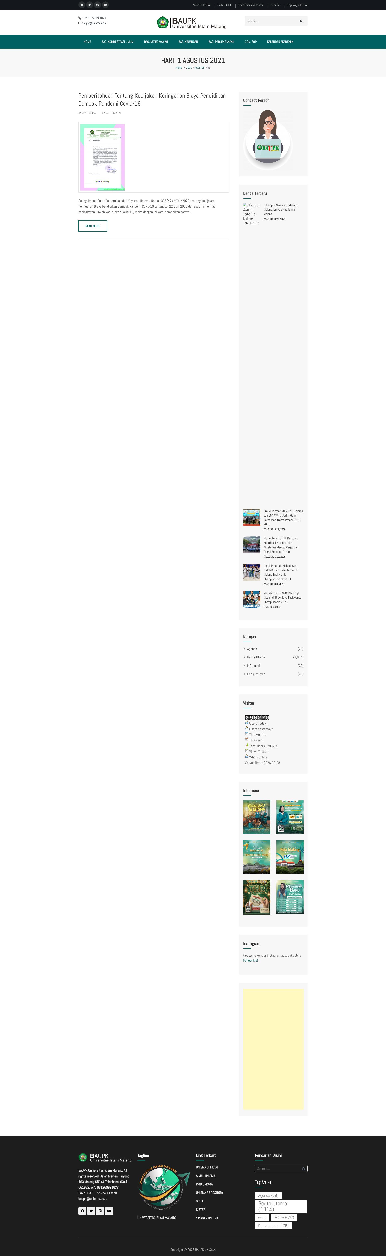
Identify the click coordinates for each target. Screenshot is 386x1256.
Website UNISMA (202, 5)
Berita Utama (256, 657)
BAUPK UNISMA (205, 1249)
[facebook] (81, 4)
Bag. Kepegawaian (156, 42)
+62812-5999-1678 (93, 18)
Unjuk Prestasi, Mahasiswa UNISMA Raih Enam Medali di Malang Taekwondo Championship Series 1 (281, 572)
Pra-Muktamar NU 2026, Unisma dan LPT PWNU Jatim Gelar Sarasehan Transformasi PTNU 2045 (283, 517)
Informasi (253, 665)
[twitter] (89, 4)
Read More (93, 226)
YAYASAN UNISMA (207, 1218)
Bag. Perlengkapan (221, 42)
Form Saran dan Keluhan (251, 5)
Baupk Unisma (87, 113)
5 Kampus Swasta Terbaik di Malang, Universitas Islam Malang (281, 209)
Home (87, 42)
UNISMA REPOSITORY (209, 1192)
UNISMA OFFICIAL (207, 1167)
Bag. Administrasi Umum (117, 42)
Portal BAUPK (225, 5)
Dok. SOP (251, 42)
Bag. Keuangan (188, 42)
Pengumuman (256, 674)
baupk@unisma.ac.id (94, 23)
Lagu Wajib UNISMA (297, 5)
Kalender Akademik (280, 42)
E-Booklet (275, 5)
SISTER (200, 1209)
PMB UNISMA (204, 1184)
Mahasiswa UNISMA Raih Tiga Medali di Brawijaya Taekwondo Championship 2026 (282, 597)
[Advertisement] (273, 1049)
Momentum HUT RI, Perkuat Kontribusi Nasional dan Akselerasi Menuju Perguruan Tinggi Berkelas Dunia (281, 545)
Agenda (252, 649)
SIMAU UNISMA (205, 1176)
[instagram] (97, 4)
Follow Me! (250, 960)
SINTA (199, 1201)
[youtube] (105, 4)
